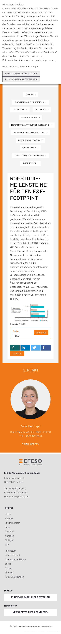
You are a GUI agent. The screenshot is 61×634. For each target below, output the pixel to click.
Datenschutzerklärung (14, 60)
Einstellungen (31, 66)
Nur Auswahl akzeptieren (21, 73)
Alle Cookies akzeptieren (21, 79)
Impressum (49, 60)
